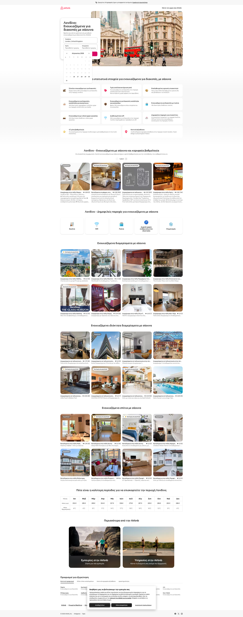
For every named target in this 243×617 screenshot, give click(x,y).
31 (66, 80)
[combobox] (80, 41)
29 (85, 77)
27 (78, 77)
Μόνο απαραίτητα (121, 605)
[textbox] (72, 48)
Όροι (83, 614)
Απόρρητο (77, 614)
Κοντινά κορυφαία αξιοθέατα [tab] (106, 581)
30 (89, 77)
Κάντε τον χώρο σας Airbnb (172, 8)
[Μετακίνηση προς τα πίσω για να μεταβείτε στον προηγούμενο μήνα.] (67, 53)
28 (81, 77)
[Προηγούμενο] (117, 158)
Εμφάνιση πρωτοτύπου (140, 2)
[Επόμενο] (126, 158)
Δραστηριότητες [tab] (124, 581)
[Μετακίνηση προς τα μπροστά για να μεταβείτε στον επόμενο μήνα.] (88, 53)
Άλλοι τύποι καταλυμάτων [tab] (85, 581)
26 (74, 77)
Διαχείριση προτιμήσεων (143, 605)
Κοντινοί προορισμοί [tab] (67, 581)
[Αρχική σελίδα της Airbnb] (65, 8)
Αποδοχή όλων (99, 605)
